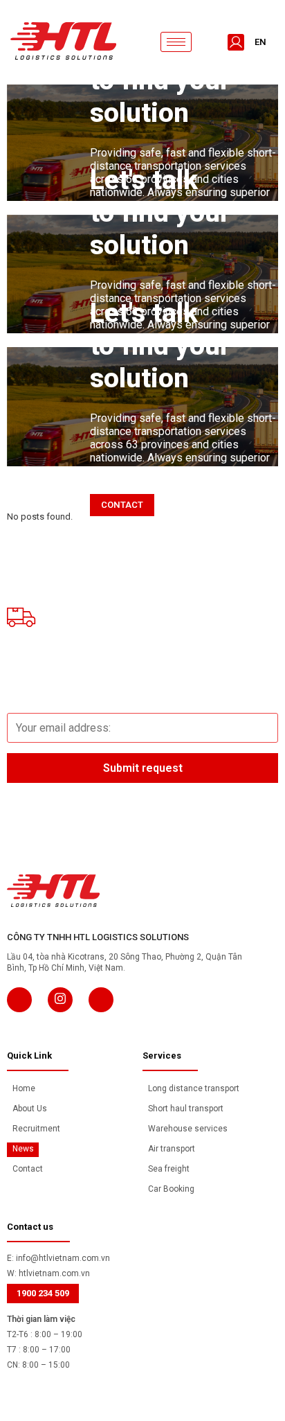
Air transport (171, 1149)
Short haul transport (185, 1108)
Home (23, 1088)
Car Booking (171, 1189)
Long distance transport (193, 1088)
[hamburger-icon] (176, 42)
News (23, 1149)
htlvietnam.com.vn (54, 1273)
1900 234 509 (43, 1293)
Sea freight (169, 1169)
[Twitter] (60, 999)
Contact (27, 1169)
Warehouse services (188, 1128)
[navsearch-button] (211, 42)
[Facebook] (19, 999)
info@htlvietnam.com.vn (63, 1258)
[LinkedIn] (101, 999)
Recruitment (36, 1128)
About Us (29, 1108)
